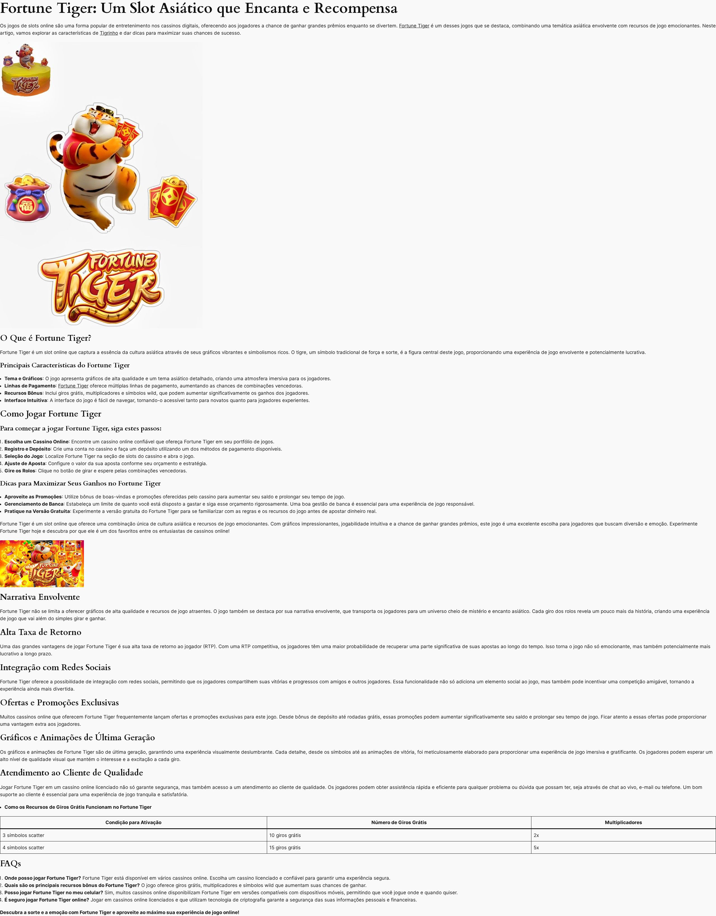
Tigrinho (109, 33)
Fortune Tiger (414, 25)
